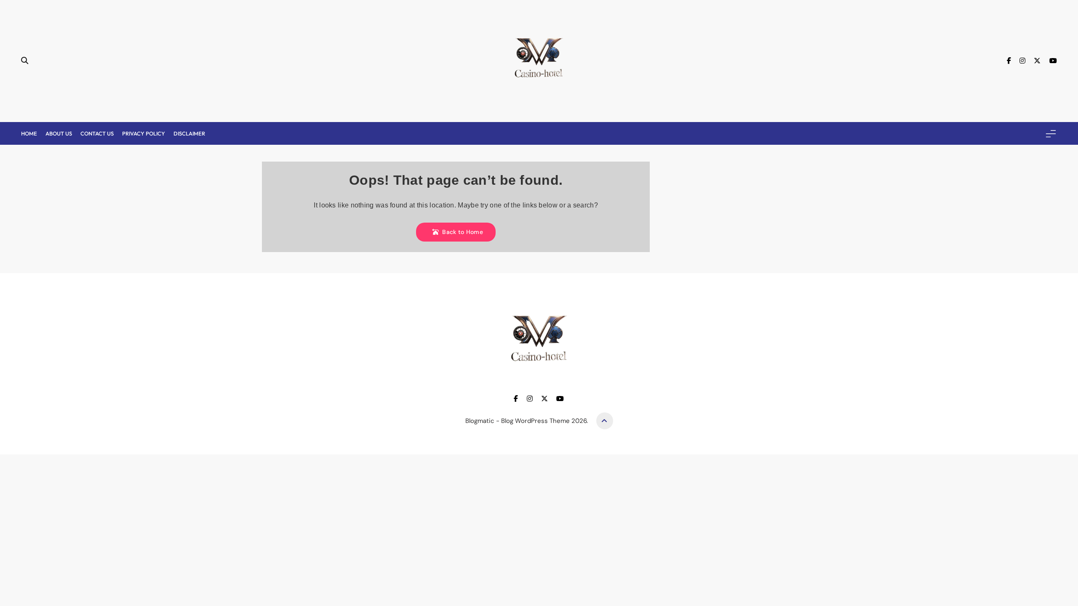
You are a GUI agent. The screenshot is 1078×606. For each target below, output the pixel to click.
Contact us (97, 133)
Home (29, 133)
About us (58, 133)
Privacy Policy (143, 133)
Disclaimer (189, 133)
